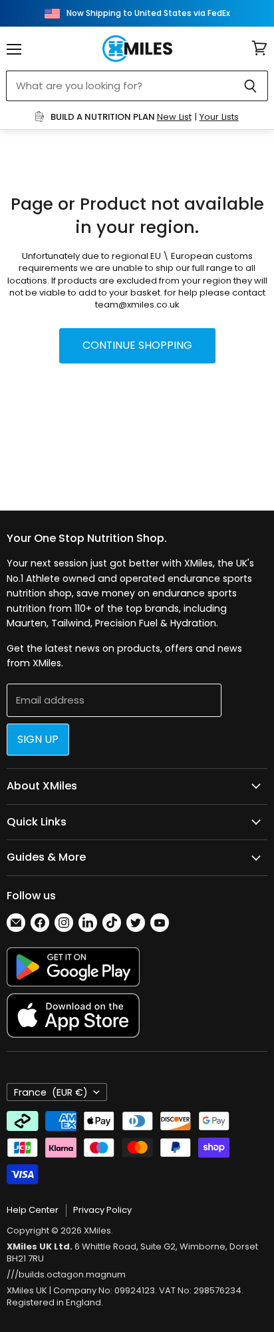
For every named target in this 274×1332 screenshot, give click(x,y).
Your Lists (219, 117)
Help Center (33, 1210)
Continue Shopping (137, 345)
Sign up (38, 739)
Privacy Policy (102, 1210)
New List (174, 117)
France (51, 1092)
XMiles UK (27, 1290)
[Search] (250, 86)
